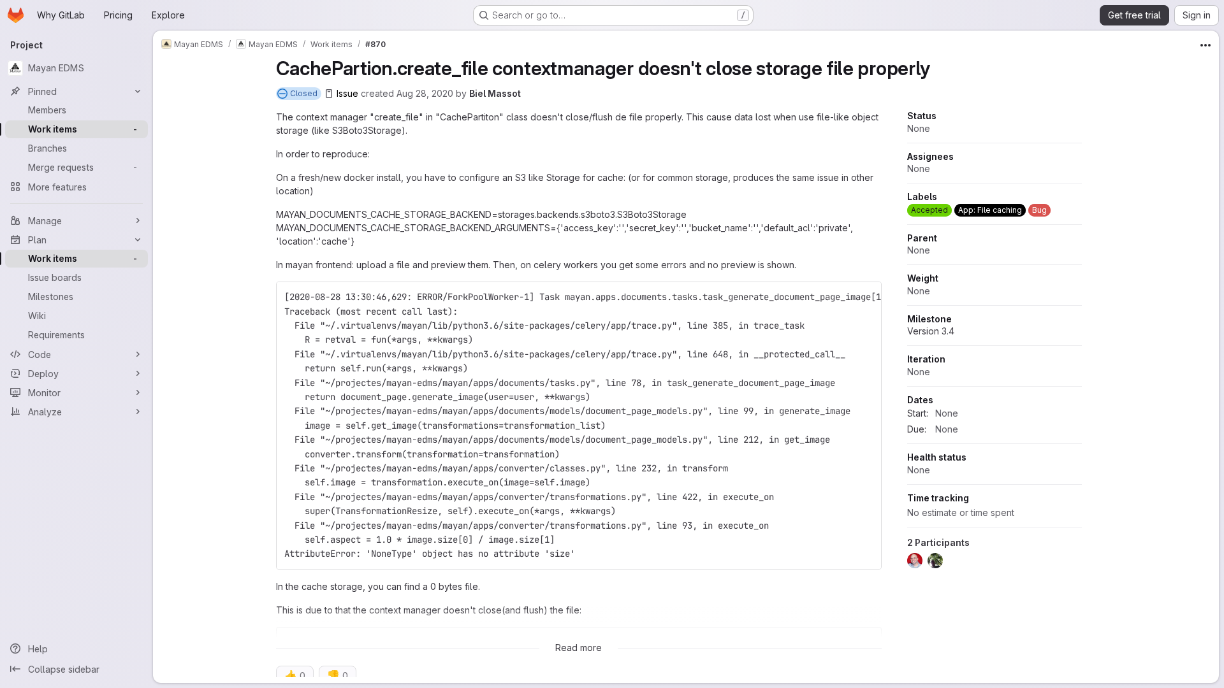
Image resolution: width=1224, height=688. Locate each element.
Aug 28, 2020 (425, 93)
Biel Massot (495, 93)
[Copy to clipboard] (866, 297)
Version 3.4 (930, 331)
